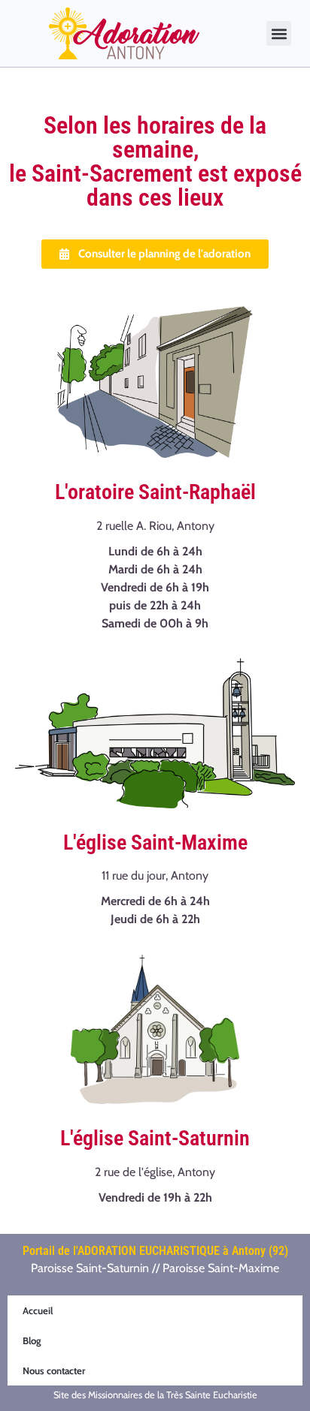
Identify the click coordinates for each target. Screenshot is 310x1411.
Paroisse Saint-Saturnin (90, 1268)
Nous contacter (54, 1370)
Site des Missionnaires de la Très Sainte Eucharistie (155, 1394)
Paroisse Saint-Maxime (221, 1268)
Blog (32, 1340)
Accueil (38, 1310)
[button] (278, 33)
